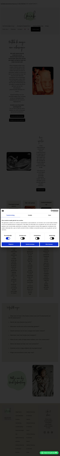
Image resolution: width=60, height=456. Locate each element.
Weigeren (11, 244)
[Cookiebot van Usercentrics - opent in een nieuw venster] (52, 211)
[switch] (23, 238)
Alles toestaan (49, 244)
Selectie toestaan (30, 244)
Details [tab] (30, 215)
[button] (49, 452)
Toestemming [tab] (10, 215)
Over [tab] (49, 215)
